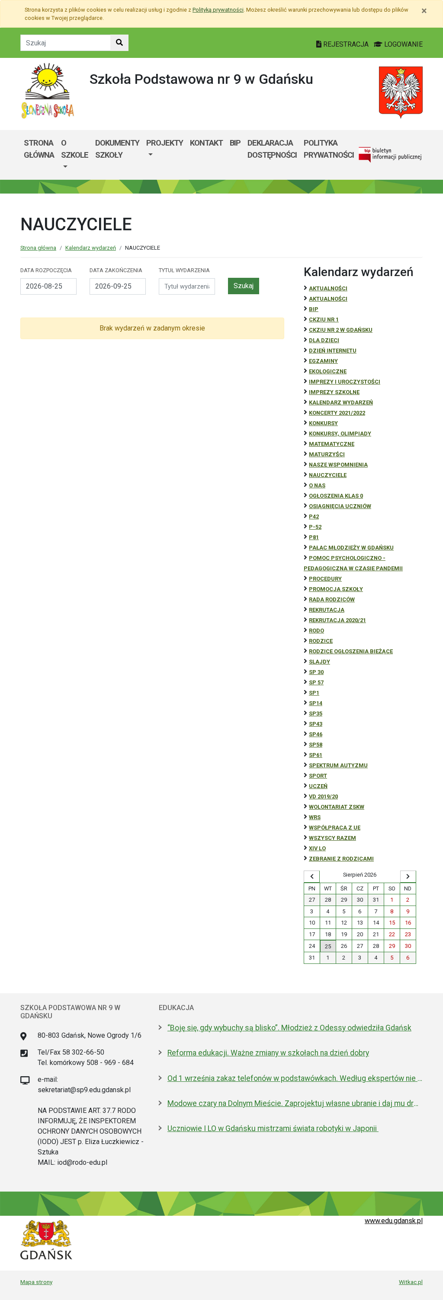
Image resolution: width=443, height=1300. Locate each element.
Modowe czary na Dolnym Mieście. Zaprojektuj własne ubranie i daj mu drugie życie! (295, 1103)
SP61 (315, 755)
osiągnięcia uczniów (340, 506)
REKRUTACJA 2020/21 (337, 620)
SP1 (314, 693)
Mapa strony (36, 1281)
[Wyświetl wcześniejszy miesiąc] (312, 877)
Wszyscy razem (332, 838)
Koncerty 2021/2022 (337, 413)
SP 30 (316, 672)
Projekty (164, 142)
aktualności (328, 299)
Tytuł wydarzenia (184, 270)
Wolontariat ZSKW (336, 807)
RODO (316, 630)
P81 (314, 537)
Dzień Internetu (332, 350)
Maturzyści (327, 454)
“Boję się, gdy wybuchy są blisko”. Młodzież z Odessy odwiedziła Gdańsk (289, 1027)
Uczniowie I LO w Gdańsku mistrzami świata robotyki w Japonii (273, 1128)
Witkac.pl (411, 1281)
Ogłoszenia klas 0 (336, 496)
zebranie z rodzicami (341, 858)
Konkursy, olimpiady (340, 433)
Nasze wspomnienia (338, 464)
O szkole (74, 148)
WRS (315, 817)
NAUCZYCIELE (328, 475)
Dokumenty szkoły (117, 148)
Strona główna (39, 148)
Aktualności (328, 288)
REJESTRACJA (345, 44)
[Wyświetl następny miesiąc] (408, 877)
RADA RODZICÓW (332, 599)
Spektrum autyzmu (338, 765)
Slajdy (319, 661)
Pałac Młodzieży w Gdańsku (351, 547)
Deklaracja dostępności (272, 148)
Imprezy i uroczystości (344, 381)
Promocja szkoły (336, 589)
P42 (314, 516)
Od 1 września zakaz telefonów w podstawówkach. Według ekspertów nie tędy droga (295, 1078)
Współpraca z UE (334, 827)
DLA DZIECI (324, 340)
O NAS (317, 485)
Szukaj (244, 286)
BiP (313, 309)
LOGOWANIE (402, 44)
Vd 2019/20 (323, 796)
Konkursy (323, 423)
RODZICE (321, 641)
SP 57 (316, 682)
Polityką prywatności (218, 9)
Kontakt (206, 142)
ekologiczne (328, 371)
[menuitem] (75, 154)
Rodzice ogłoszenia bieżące (351, 651)
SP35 (315, 713)
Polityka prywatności (329, 148)
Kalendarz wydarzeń (90, 248)
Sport (318, 775)
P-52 (315, 527)
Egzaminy (323, 361)
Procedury (325, 578)
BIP (235, 142)
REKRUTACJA (326, 610)
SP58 (315, 744)
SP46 (315, 734)
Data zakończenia (116, 270)
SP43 (315, 724)
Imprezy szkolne (334, 392)
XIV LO (317, 848)
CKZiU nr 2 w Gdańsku (340, 330)
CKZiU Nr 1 (324, 319)
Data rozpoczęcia (46, 270)
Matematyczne (331, 444)
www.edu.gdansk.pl (394, 1221)
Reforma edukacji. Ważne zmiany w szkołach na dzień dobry (268, 1053)
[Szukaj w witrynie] (119, 43)
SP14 (315, 703)
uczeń (318, 786)
